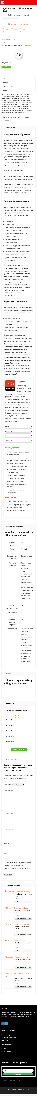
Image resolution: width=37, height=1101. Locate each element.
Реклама (4, 1049)
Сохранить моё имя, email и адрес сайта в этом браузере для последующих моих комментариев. (17, 865)
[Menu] (2, 2)
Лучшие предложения (8, 1037)
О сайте (13, 1091)
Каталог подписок (7, 1035)
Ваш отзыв (8, 790)
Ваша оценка (8, 784)
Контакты (4, 1040)
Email (6, 853)
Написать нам (6, 1051)
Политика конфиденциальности (11, 1080)
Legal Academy (5, 120)
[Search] (34, 2)
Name (6, 844)
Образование (27, 45)
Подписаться (6, 67)
